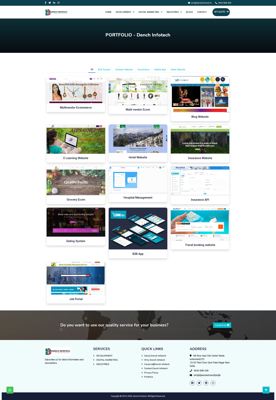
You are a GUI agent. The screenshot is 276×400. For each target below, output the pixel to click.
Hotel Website (138, 157)
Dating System (75, 241)
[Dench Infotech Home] (58, 351)
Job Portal (76, 299)
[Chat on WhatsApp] (9, 390)
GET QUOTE (219, 11)
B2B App (138, 254)
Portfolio (148, 376)
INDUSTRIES (173, 12)
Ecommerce (144, 69)
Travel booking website (200, 245)
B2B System (104, 69)
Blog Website (200, 117)
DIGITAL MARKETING (149, 12)
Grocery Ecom (76, 200)
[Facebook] (45, 3)
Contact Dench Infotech (156, 368)
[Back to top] (266, 390)
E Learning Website (75, 158)
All (92, 69)
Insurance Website (200, 158)
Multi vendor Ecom (138, 110)
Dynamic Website (124, 69)
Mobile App (160, 69)
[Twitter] (50, 3)
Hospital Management (138, 198)
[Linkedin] (54, 3)
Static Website (178, 69)
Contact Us (221, 325)
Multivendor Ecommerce (76, 108)
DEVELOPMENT (124, 12)
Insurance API (200, 200)
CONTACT (202, 12)
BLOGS (189, 12)
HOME (108, 12)
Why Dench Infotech (154, 360)
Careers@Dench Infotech (157, 364)
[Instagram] (58, 3)
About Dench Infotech (155, 355)
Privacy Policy (151, 372)
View (77, 89)
